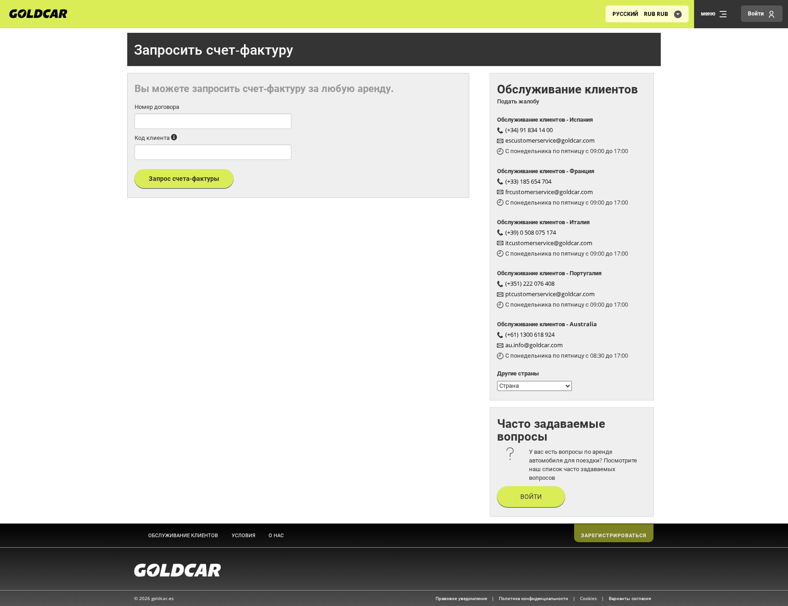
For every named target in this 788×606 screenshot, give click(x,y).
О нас (276, 535)
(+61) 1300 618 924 (530, 334)
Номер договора (157, 107)
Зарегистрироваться (614, 535)
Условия (243, 535)
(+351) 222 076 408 (530, 283)
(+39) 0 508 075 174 (530, 232)
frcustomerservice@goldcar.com (549, 192)
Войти (531, 496)
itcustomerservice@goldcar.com (548, 243)
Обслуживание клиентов (183, 535)
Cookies (589, 598)
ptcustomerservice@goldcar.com (550, 294)
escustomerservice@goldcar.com (550, 140)
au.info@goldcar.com (534, 345)
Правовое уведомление (461, 598)
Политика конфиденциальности (534, 598)
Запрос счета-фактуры (184, 178)
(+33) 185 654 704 (528, 181)
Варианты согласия (630, 598)
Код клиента (152, 138)
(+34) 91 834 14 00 (529, 130)
